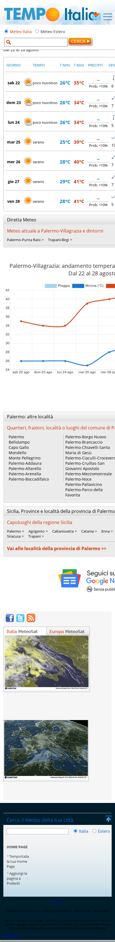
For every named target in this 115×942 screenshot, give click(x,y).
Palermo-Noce (78, 479)
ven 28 (13, 201)
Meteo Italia (21, 31)
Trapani (34, 536)
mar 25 (13, 142)
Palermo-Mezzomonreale (88, 473)
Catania (87, 531)
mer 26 (13, 161)
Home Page (17, 846)
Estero (104, 831)
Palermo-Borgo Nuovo (85, 436)
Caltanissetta (63, 531)
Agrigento (36, 531)
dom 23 (13, 102)
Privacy (10, 936)
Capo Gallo (19, 447)
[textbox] (36, 42)
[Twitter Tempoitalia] (20, 621)
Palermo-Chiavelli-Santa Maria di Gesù (87, 450)
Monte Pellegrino (24, 458)
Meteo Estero (52, 31)
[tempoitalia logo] (50, 23)
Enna (105, 531)
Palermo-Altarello (25, 468)
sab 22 (14, 82)
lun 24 (14, 122)
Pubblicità (57, 901)
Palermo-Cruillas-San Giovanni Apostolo (85, 466)
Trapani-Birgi (58, 239)
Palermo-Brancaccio (83, 442)
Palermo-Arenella (25, 473)
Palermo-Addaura (25, 463)
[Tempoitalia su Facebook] (10, 621)
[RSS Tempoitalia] (31, 621)
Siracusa (14, 536)
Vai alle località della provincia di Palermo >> (56, 548)
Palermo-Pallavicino (83, 484)
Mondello (17, 452)
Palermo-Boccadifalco (29, 479)
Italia (84, 831)
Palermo (16, 436)
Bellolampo (19, 442)
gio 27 (13, 181)
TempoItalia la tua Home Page (18, 861)
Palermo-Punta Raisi (23, 239)
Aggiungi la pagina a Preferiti (17, 878)
